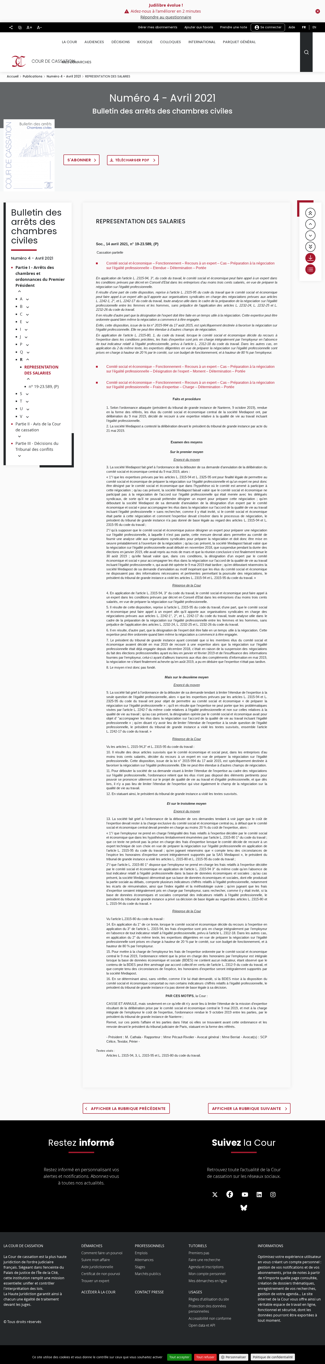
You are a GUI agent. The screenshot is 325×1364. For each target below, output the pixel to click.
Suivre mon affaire (95, 1259)
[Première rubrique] (310, 213)
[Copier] (19, 27)
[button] (19, 291)
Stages (140, 1266)
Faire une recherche (204, 1259)
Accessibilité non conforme (210, 1318)
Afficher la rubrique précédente (128, 1108)
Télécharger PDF (132, 160)
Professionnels (149, 1245)
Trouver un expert (95, 1280)
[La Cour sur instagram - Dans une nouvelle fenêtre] (272, 1194)
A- (39, 27)
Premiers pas (199, 1252)
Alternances (144, 1259)
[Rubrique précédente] (310, 224)
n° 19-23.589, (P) (44, 386)
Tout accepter (179, 1357)
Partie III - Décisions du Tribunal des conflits (36, 446)
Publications (32, 76)
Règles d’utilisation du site (209, 1299)
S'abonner (79, 160)
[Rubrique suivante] (310, 235)
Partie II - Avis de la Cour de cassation (38, 426)
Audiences (94, 41)
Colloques (170, 41)
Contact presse (149, 1292)
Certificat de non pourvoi (100, 1273)
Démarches (91, 1245)
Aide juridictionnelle (97, 1266)
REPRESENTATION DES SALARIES (41, 370)
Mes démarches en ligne (208, 1280)
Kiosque (145, 41)
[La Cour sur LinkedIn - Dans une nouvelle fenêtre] (259, 1194)
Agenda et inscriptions (206, 1266)
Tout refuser (205, 1357)
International (201, 41)
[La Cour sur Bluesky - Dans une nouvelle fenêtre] (244, 1208)
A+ (29, 27)
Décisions (120, 41)
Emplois (141, 1252)
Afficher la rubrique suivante (247, 1108)
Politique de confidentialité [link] (273, 1357)
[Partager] (11, 27)
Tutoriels (198, 1245)
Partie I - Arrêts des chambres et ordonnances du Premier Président (40, 276)
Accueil (13, 76)
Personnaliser (236, 1357)
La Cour (69, 41)
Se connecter (270, 27)
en (314, 27)
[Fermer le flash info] (318, 11)
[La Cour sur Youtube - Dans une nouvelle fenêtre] (245, 1194)
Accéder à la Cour (98, 1292)
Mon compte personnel (207, 1273)
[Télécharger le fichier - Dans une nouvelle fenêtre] (310, 258)
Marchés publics (148, 1273)
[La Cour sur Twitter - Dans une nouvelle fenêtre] (215, 1194)
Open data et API (202, 1325)
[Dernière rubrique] (310, 247)
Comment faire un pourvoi (101, 1252)
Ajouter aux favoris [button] (198, 27)
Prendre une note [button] (233, 27)
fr (304, 27)
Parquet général (239, 41)
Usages (195, 1292)
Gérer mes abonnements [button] (157, 27)
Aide (292, 27)
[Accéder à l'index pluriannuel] (310, 269)
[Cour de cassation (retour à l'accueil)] (41, 61)
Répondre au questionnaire (165, 17)
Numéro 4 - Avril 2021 (64, 76)
